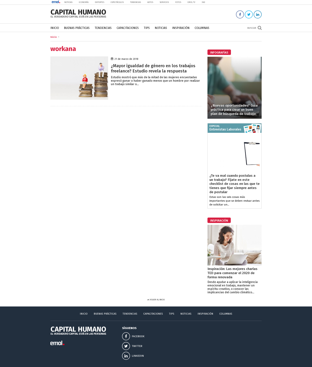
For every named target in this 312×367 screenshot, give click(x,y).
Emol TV (191, 2)
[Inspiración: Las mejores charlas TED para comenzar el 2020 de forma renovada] (234, 264)
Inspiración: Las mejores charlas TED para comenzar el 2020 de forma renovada (232, 273)
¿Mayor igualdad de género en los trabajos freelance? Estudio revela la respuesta (153, 68)
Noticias (68, 2)
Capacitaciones (128, 28)
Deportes (99, 2)
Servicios (164, 2)
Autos (150, 2)
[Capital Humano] (78, 17)
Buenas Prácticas (77, 28)
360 (203, 2)
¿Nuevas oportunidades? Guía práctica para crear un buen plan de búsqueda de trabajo (234, 109)
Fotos (178, 2)
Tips (147, 28)
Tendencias (135, 2)
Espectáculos (117, 2)
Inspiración (181, 28)
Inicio (54, 28)
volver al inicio (157, 300)
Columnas (202, 28)
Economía (83, 2)
